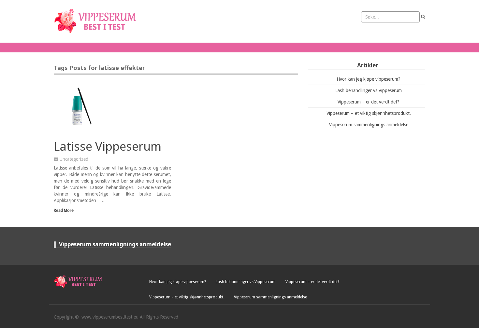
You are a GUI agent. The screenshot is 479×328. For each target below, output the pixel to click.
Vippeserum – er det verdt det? (368, 101)
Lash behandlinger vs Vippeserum (368, 90)
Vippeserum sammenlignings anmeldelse (368, 124)
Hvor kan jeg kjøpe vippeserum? (368, 79)
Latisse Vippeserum (107, 146)
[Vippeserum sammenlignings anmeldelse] (96, 21)
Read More (64, 210)
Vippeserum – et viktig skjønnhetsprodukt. (369, 113)
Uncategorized (74, 159)
